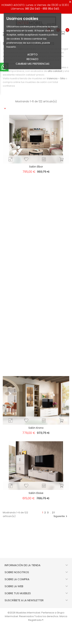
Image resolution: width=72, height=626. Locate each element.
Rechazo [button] (32, 59)
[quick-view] (10, 159)
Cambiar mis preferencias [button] (32, 64)
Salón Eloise (36, 493)
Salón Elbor (36, 166)
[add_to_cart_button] (61, 159)
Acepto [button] (32, 54)
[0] (63, 32)
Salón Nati (36, 297)
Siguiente (61, 516)
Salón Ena (36, 362)
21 (53, 512)
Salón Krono (36, 428)
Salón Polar (36, 232)
